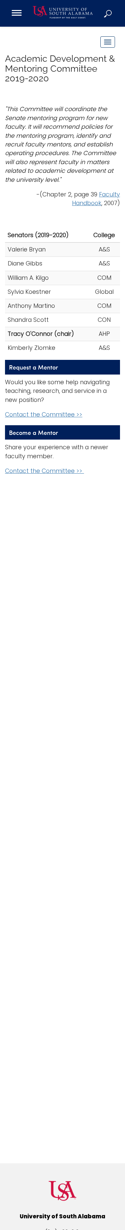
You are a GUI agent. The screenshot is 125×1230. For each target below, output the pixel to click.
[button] (108, 13)
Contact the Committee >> (43, 415)
